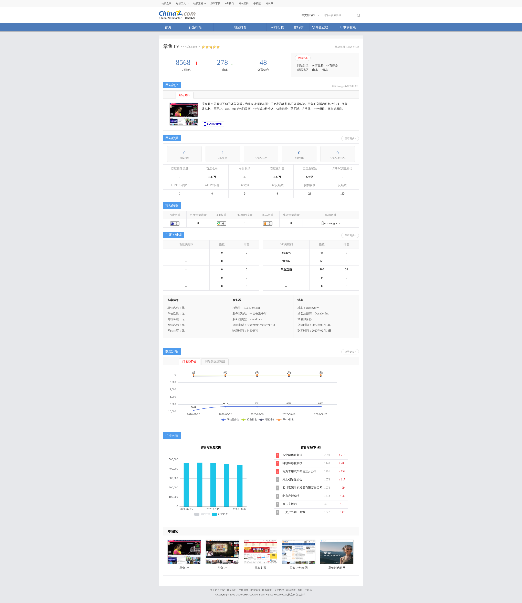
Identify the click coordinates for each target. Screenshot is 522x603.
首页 (168, 27)
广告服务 (243, 590)
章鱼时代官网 (336, 567)
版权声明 (267, 590)
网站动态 (291, 590)
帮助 (300, 590)
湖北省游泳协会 (292, 479)
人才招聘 (279, 590)
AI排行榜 (277, 27)
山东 (225, 69)
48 (263, 62)
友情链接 (255, 590)
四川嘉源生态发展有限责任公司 (302, 487)
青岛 (325, 69)
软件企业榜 (320, 27)
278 (222, 62)
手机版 (308, 590)
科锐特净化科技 (292, 463)
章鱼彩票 (260, 567)
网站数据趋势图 (215, 361)
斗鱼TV (222, 567)
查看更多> (350, 138)
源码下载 (215, 3)
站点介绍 (184, 95)
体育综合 (263, 69)
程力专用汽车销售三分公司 (299, 471)
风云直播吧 (289, 504)
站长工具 (181, 3)
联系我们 (232, 590)
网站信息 (303, 57)
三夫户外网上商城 (293, 512)
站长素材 (198, 3)
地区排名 (240, 27)
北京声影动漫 (291, 495)
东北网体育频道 (292, 455)
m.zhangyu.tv (332, 223)
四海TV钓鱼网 (299, 567)
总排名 (186, 69)
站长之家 (166, 3)
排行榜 (299, 27)
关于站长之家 (217, 590)
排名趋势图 (189, 361)
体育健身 (318, 65)
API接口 (229, 3)
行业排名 (195, 27)
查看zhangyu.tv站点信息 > (345, 86)
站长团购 (244, 3)
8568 (184, 62)
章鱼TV (184, 567)
